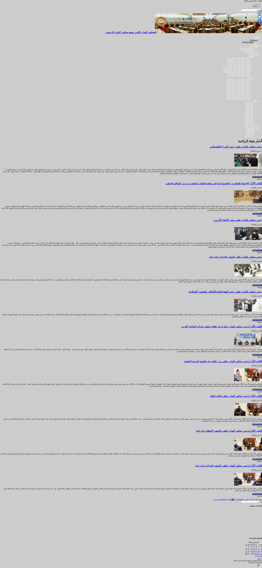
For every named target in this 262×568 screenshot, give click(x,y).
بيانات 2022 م (249, 116)
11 (254, 549)
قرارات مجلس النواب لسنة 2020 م (238, 91)
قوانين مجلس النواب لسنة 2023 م (238, 76)
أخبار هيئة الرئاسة (248, 42)
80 (221, 500)
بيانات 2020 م (249, 112)
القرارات (251, 77)
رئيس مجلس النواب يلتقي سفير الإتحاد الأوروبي (237, 220)
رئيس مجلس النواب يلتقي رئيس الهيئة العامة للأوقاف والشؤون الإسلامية (225, 291)
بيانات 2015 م (249, 103)
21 (246, 552)
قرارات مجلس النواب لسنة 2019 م (238, 89)
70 (234, 500)
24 (256, 554)
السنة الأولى (250, 130)
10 (256, 549)
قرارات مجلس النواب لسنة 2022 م (238, 95)
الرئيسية (255, 37)
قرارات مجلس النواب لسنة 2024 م (238, 99)
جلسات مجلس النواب (250, 126)
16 (258, 552)
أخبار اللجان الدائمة (247, 50)
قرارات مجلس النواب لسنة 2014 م (238, 79)
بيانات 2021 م (249, 114)
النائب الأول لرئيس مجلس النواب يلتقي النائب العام (236, 396)
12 (251, 549)
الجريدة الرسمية (252, 128)
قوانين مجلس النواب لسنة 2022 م (238, 74)
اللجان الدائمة (253, 46)
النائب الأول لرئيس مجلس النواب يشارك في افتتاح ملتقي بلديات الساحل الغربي (221, 326)
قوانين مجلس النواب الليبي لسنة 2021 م (236, 72)
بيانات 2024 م (249, 120)
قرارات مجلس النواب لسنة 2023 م (238, 97)
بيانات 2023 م (249, 118)
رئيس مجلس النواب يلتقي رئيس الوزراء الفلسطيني (236, 146)
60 (243, 500)
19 (251, 552)
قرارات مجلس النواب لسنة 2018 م (238, 87)
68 (231, 500)
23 (258, 554)
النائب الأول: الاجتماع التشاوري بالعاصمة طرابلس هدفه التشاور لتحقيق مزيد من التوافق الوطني (214, 183)
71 (236, 500)
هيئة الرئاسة (254, 40)
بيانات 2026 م (249, 124)
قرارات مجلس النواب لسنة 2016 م (238, 83)
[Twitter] (259, 17)
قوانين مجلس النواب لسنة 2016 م (238, 62)
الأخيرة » (216, 500)
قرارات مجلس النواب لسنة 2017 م (238, 85)
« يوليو (260, 559)
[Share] (259, 21)
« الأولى (247, 500)
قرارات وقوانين (253, 54)
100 (225, 500)
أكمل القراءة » (257, 177)
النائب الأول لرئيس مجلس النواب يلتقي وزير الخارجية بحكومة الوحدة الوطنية (223, 361)
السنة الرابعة (249, 136)
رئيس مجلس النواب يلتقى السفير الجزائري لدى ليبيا (235, 256)
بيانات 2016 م (249, 105)
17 (256, 552)
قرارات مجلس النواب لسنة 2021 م (238, 93)
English (255, 6)
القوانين (251, 56)
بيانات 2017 (250, 107)
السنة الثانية (250, 132)
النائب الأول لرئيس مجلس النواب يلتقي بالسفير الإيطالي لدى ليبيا (229, 430)
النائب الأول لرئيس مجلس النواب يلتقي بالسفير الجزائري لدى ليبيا (228, 465)
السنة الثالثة (250, 134)
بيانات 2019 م (249, 111)
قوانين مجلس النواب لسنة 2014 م (238, 58)
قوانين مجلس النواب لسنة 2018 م (238, 66)
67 (229, 500)
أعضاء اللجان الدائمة (247, 48)
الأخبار (256, 39)
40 (239, 500)
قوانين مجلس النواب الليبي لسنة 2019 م (236, 68)
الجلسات (255, 44)
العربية (255, 5)
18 (254, 552)
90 (223, 500)
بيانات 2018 (250, 109)
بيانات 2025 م (249, 122)
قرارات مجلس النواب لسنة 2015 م (238, 81)
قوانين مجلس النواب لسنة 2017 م (238, 64)
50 (241, 500)
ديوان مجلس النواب (251, 52)
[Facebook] (259, 13)
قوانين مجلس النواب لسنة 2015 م (238, 60)
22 (261, 554)
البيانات (255, 101)
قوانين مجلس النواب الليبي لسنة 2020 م (236, 70)
